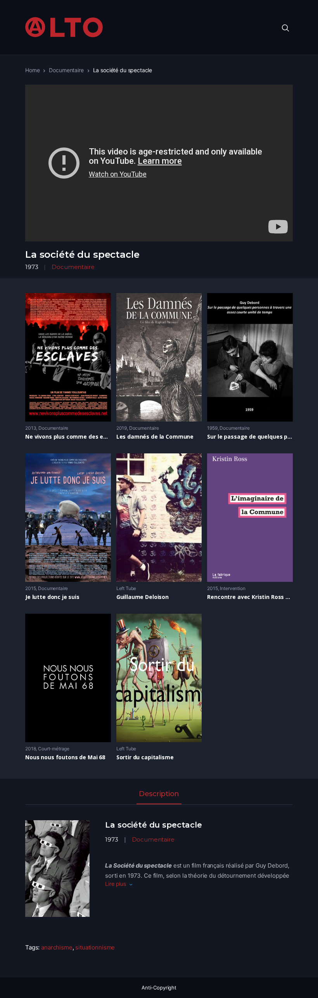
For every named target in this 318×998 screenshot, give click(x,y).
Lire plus (115, 883)
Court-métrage (53, 749)
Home (32, 70)
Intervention (232, 588)
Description (159, 794)
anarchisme (57, 947)
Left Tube (126, 588)
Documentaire (66, 70)
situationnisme (95, 947)
